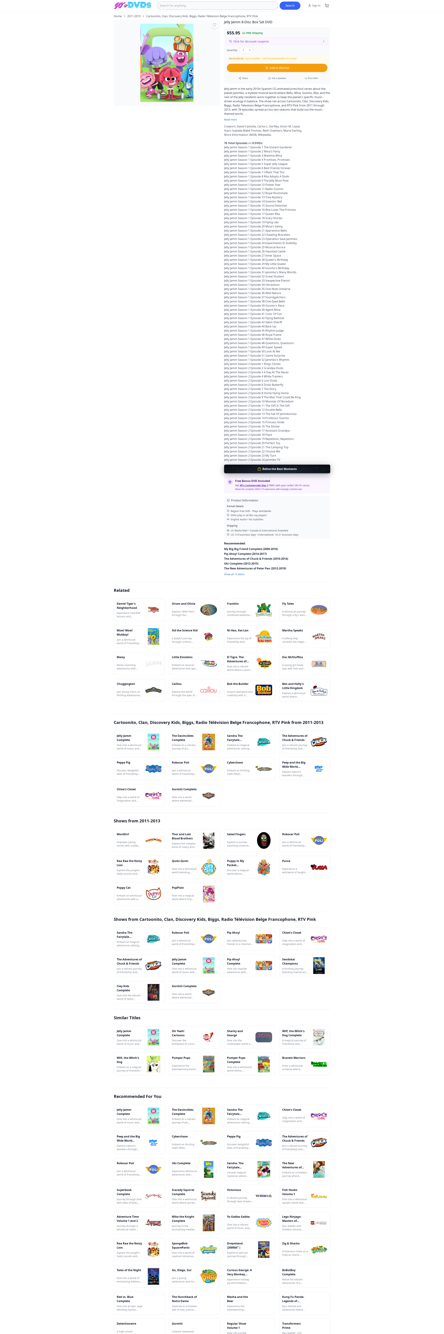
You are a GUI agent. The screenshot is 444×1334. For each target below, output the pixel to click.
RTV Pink (252, 16)
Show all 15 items (234, 574)
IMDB (253, 135)
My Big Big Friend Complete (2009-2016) (251, 549)
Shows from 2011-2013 (137, 821)
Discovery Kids (178, 16)
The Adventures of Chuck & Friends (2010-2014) (256, 559)
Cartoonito (153, 16)
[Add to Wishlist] (214, 25)
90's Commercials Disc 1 (254, 485)
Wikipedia (264, 135)
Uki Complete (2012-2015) (241, 563)
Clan (165, 16)
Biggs (193, 16)
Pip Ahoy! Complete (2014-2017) (245, 554)
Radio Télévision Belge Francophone (221, 16)
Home (118, 16)
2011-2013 (134, 16)
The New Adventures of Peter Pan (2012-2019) (255, 568)
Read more (230, 119)
